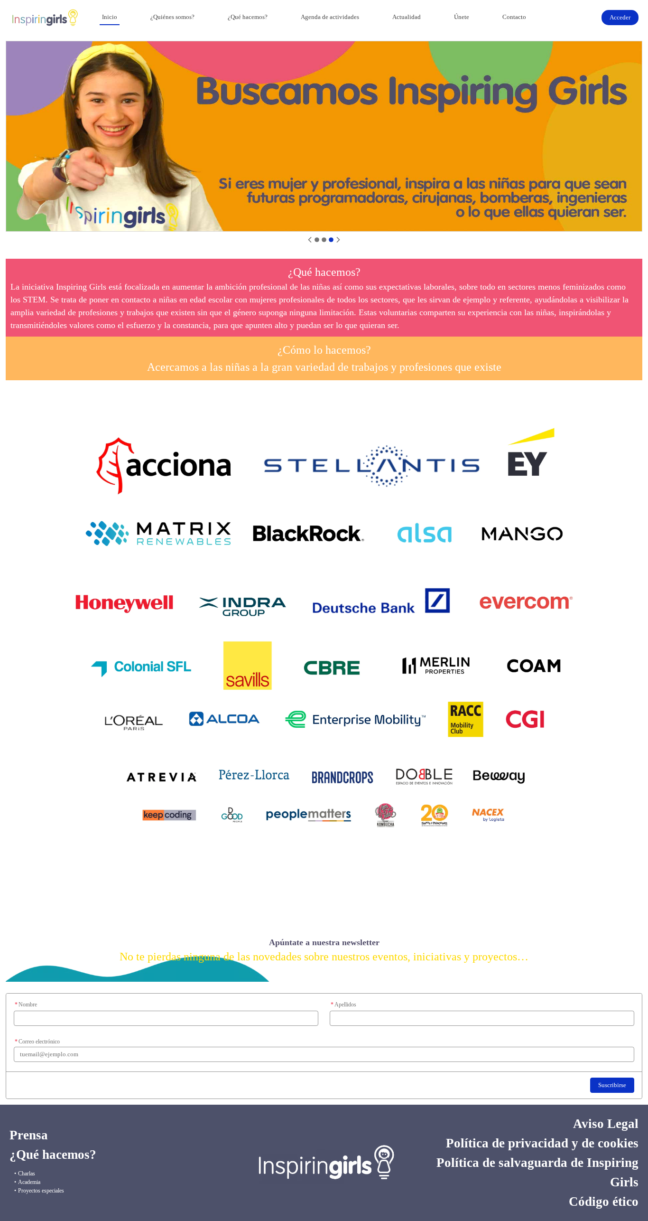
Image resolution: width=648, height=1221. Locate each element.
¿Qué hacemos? (248, 16)
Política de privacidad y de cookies (542, 1143)
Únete (461, 16)
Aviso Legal (606, 1124)
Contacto (514, 16)
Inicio (109, 16)
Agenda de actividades (330, 16)
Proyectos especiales (41, 1190)
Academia (29, 1182)
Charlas (26, 1173)
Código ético (604, 1201)
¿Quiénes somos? (172, 16)
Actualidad (406, 16)
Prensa (28, 1135)
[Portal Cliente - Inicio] (45, 18)
